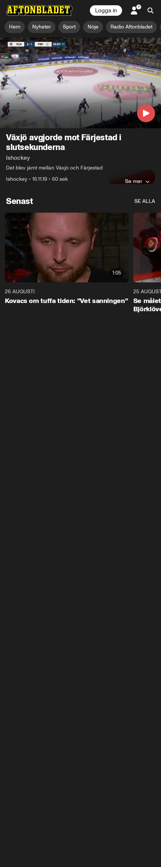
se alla (144, 201)
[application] (80, 83)
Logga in (106, 10)
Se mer (133, 181)
